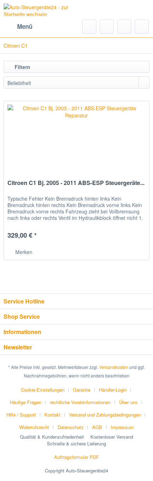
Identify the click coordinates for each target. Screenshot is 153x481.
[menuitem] (18, 27)
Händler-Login (113, 389)
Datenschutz (71, 427)
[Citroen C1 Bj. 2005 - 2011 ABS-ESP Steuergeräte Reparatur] (76, 137)
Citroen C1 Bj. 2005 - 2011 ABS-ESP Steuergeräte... (75, 183)
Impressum (122, 427)
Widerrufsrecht (34, 427)
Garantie (81, 389)
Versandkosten (113, 367)
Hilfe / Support (21, 414)
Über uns (128, 402)
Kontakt (52, 414)
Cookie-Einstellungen (42, 389)
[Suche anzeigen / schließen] (89, 27)
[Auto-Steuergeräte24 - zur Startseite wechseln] (40, 10)
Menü (24, 26)
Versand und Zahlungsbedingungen (105, 414)
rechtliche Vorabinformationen (80, 402)
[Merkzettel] (107, 27)
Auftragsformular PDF (76, 457)
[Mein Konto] (124, 27)
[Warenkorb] (141, 27)
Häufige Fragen (25, 402)
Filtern (21, 66)
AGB (97, 427)
